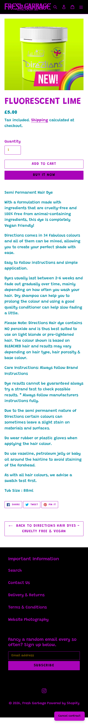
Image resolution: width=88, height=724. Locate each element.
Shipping (39, 120)
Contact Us (19, 583)
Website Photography (28, 620)
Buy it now (44, 175)
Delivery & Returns (26, 595)
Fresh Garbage (34, 703)
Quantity (13, 142)
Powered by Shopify (63, 703)
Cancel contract (69, 716)
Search (15, 571)
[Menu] (81, 7)
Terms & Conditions (27, 607)
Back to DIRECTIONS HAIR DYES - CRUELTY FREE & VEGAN (47, 528)
